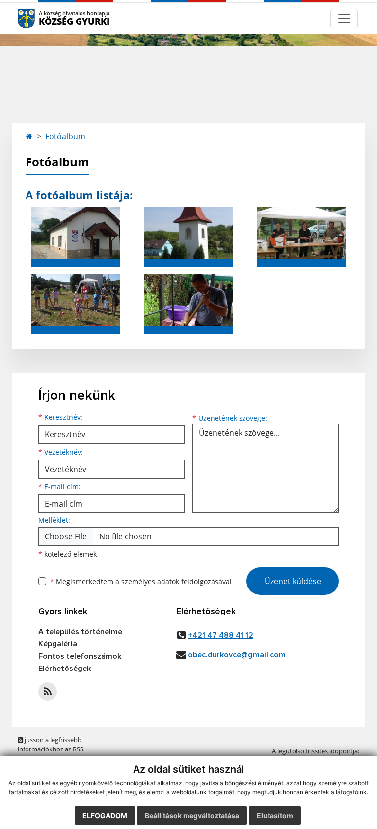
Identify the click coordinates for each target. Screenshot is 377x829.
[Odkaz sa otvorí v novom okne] (47, 691)
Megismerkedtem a (141, 581)
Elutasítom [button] (275, 815)
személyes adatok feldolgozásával (176, 581)
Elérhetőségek (64, 668)
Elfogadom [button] (104, 815)
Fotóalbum (65, 136)
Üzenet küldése (293, 581)
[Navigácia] (344, 18)
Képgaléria (57, 644)
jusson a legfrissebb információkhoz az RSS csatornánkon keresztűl (52, 749)
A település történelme (80, 632)
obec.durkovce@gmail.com (237, 655)
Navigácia (41, 18)
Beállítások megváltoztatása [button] (192, 815)
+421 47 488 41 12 (220, 635)
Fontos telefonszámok (79, 656)
